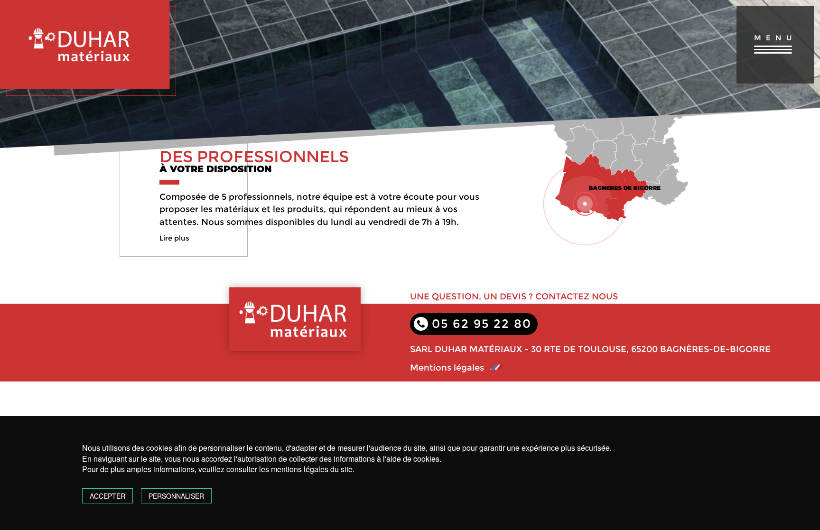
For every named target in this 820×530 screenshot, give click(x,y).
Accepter (107, 496)
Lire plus (174, 238)
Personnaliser (176, 496)
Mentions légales (447, 367)
